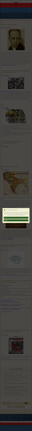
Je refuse (5, 220)
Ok (4, 217)
